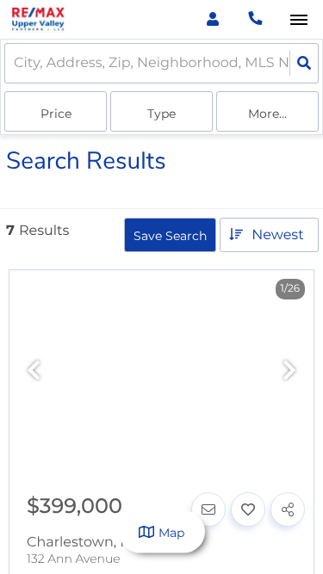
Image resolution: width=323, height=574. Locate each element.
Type (161, 113)
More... (267, 113)
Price (55, 113)
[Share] (287, 509)
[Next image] (289, 371)
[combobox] (15, 63)
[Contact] (208, 509)
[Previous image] (33, 371)
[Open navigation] (298, 20)
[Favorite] (248, 509)
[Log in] (212, 19)
